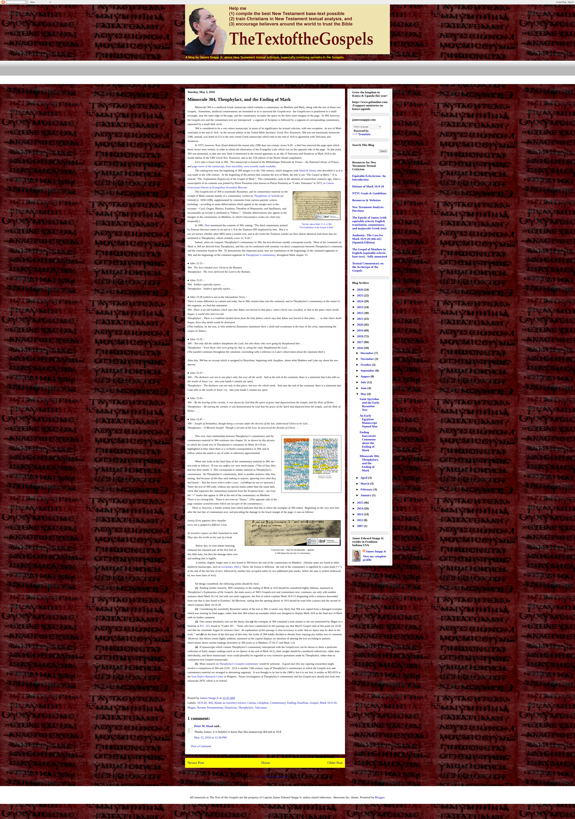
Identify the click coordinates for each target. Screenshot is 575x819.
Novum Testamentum (210, 707)
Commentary (278, 702)
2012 (360, 520)
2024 (360, 301)
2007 (360, 526)
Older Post (335, 763)
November (368, 358)
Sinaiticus (231, 707)
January (366, 495)
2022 (360, 313)
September (368, 370)
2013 (360, 514)
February (367, 489)
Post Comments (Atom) (273, 776)
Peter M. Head (203, 726)
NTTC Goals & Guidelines (369, 193)
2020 (360, 324)
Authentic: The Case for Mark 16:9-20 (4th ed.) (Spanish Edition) (367, 239)
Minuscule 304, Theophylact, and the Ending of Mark (369, 463)
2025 (360, 295)
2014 (360, 508)
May (364, 394)
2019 (360, 330)
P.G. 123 (204, 625)
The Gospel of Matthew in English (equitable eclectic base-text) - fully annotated (369, 253)
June (364, 388)
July (364, 382)
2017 (360, 342)
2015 (360, 502)
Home (265, 763)
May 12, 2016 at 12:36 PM (210, 737)
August (365, 376)
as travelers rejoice (234, 702)
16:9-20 (202, 702)
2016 (360, 348)
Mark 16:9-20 (328, 702)
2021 (360, 318)
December (367, 353)
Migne (191, 707)
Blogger (380, 797)
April (364, 477)
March (365, 483)
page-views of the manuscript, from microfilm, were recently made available (234, 166)
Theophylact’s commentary (260, 254)
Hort (207, 225)
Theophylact (245, 707)
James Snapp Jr (376, 551)
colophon (262, 702)
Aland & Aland (307, 170)
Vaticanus (261, 707)
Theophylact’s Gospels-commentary (238, 663)
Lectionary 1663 (230, 566)
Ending (291, 702)
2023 (360, 307)
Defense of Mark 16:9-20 (368, 186)
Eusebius (302, 702)
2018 (360, 336)
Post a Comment (201, 746)
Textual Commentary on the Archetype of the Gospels (367, 267)
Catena (251, 702)
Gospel (314, 702)
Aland (217, 702)
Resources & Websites (366, 200)
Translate (364, 134)
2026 (360, 289)
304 (210, 702)
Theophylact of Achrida (267, 195)
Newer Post (195, 763)
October (366, 364)
